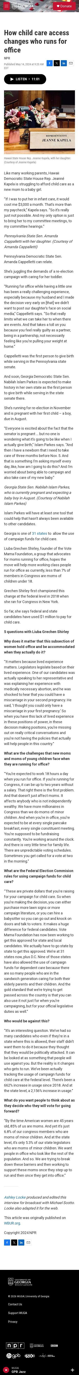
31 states (39, 533)
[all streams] (73, 1370)
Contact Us (15, 1304)
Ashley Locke (15, 1197)
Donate (66, 6)
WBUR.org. (12, 1223)
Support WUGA (17, 1313)
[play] (6, 1370)
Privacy (12, 1321)
